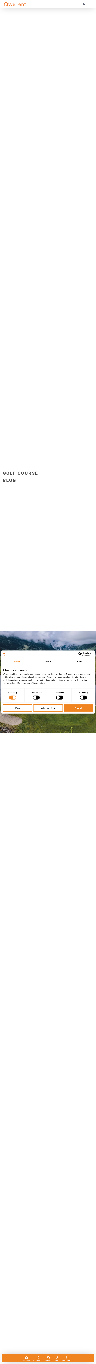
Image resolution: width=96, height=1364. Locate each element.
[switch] (36, 698)
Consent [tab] (16, 661)
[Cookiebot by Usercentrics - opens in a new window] (82, 654)
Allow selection (48, 708)
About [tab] (79, 661)
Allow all (78, 708)
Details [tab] (48, 661)
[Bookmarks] (84, 4)
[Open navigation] (90, 4)
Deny (17, 708)
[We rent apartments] (15, 4)
